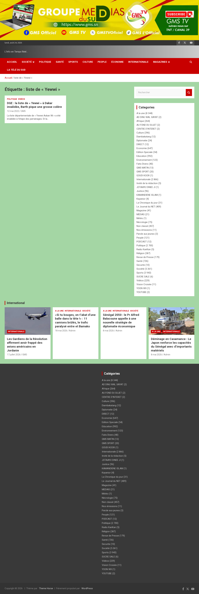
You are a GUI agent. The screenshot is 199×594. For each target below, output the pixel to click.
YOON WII (141, 288)
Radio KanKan (144, 249)
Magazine (141, 210)
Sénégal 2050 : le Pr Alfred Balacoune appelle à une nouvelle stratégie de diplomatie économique (121, 320)
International (16, 303)
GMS (23, 111)
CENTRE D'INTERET (146, 128)
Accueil (12, 62)
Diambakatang (144, 136)
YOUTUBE (141, 292)
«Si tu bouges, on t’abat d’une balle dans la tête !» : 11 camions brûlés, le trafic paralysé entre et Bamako (75, 320)
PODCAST (142, 241)
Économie (117, 62)
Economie (142, 148)
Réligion (140, 253)
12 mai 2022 (13, 111)
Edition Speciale (145, 152)
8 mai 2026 (108, 330)
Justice (140, 191)
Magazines (160, 62)
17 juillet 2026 (14, 354)
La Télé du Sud (16, 69)
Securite (141, 265)
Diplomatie (142, 140)
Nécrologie (142, 222)
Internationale (138, 62)
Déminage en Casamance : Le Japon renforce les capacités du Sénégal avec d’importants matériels (171, 344)
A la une (141, 113)
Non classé (142, 226)
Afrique (140, 121)
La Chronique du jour (147, 202)
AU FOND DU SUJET (147, 125)
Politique (45, 62)
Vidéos (21, 99)
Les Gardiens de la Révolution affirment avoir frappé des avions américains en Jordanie (27, 344)
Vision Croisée (144, 284)
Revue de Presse (145, 257)
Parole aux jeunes (146, 233)
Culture (88, 62)
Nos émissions (144, 230)
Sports (73, 62)
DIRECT (140, 144)
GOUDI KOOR (143, 175)
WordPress (87, 588)
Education (142, 156)
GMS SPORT (143, 171)
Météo (140, 218)
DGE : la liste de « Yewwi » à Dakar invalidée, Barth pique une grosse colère (34, 105)
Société (27, 62)
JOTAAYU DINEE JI (146, 187)
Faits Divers (142, 163)
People (102, 62)
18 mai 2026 (61, 330)
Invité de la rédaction (147, 183)
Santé (60, 62)
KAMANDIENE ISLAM (147, 195)
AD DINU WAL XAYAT (147, 117)
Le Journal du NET (146, 206)
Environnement (144, 160)
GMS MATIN (143, 167)
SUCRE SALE (143, 276)
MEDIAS (141, 214)
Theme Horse (46, 588)
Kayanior (141, 198)
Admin (72, 330)
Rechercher (189, 92)
